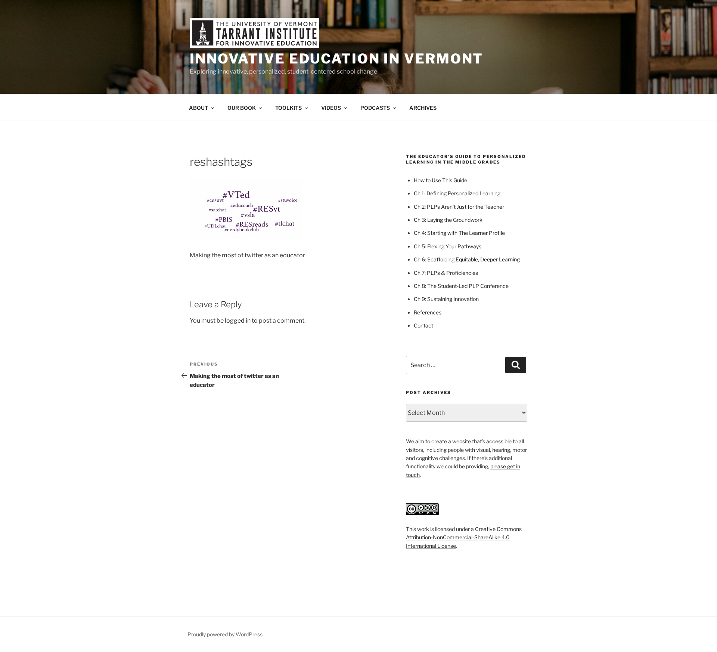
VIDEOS (331, 108)
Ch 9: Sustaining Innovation (446, 299)
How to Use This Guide (440, 180)
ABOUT (198, 108)
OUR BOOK (241, 108)
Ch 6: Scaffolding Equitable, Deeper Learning (467, 259)
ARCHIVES (423, 108)
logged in (238, 320)
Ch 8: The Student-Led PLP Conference (461, 286)
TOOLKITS (288, 108)
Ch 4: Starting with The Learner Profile (459, 233)
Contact (423, 325)
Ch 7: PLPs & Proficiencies (446, 273)
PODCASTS (375, 108)
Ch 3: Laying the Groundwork (448, 220)
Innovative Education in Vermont (336, 58)
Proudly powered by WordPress (225, 634)
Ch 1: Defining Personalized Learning (457, 193)
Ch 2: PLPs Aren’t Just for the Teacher (459, 207)
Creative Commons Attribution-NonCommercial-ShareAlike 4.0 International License (464, 537)
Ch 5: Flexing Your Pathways (447, 246)
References (427, 312)
